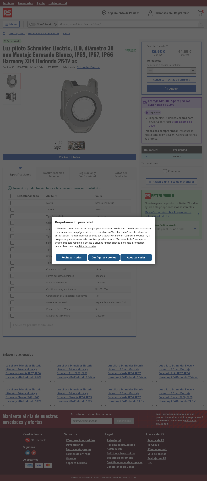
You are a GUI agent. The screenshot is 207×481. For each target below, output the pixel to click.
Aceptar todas (136, 257)
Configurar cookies (104, 257)
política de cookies (86, 246)
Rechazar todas (71, 257)
